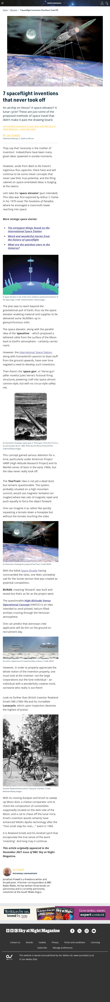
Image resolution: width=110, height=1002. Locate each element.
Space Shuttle (29, 570)
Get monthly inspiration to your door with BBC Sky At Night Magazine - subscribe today (29, 127)
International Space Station (35, 352)
